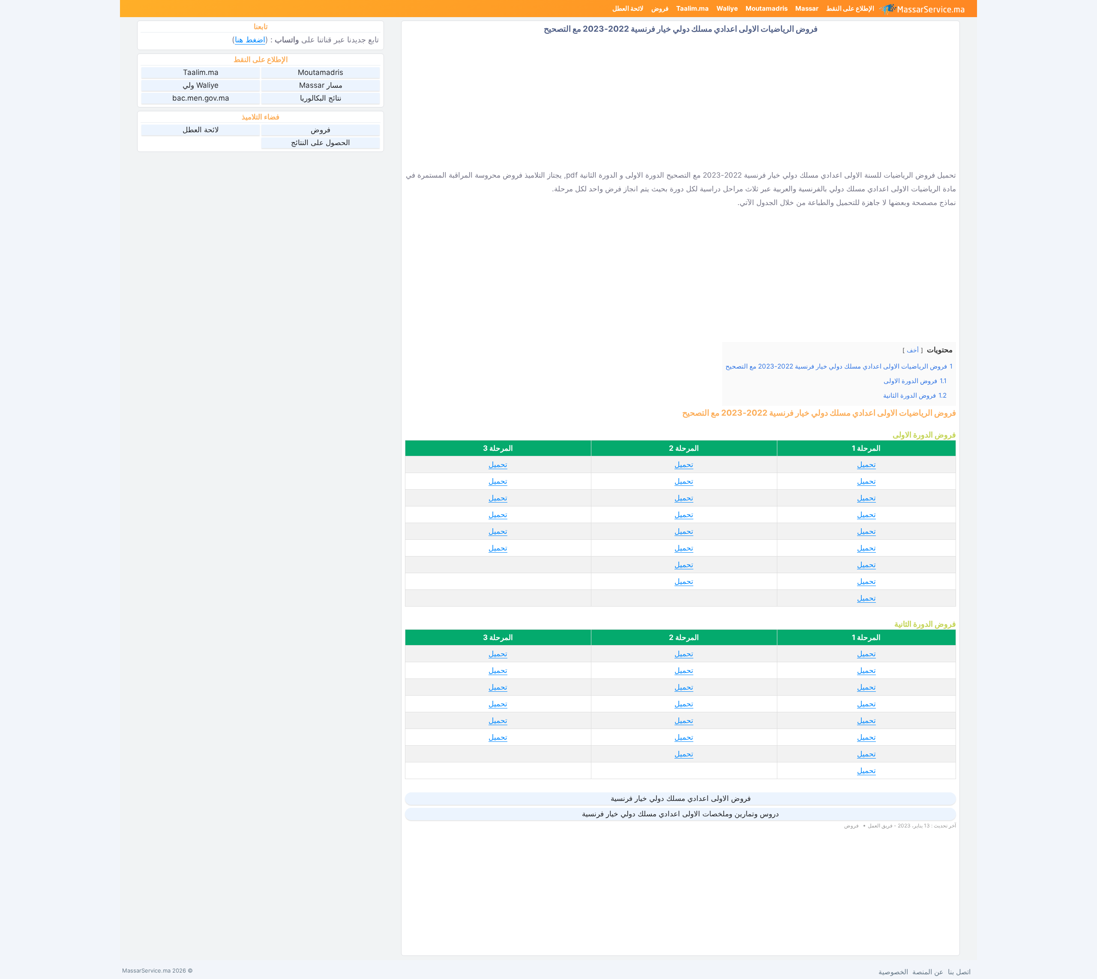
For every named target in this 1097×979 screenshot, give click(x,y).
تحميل (866, 464)
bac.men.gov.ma (200, 98)
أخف (913, 350)
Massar (806, 8)
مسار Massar (320, 85)
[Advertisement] (680, 102)
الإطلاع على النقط (850, 8)
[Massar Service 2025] (925, 8)
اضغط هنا (250, 39)
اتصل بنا (959, 971)
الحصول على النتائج (320, 142)
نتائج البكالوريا (321, 98)
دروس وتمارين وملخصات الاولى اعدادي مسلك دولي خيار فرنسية (680, 813)
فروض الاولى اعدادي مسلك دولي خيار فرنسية (681, 798)
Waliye (727, 8)
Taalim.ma (692, 8)
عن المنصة (928, 971)
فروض (659, 8)
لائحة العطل (628, 8)
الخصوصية (893, 971)
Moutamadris (767, 8)
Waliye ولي (201, 85)
